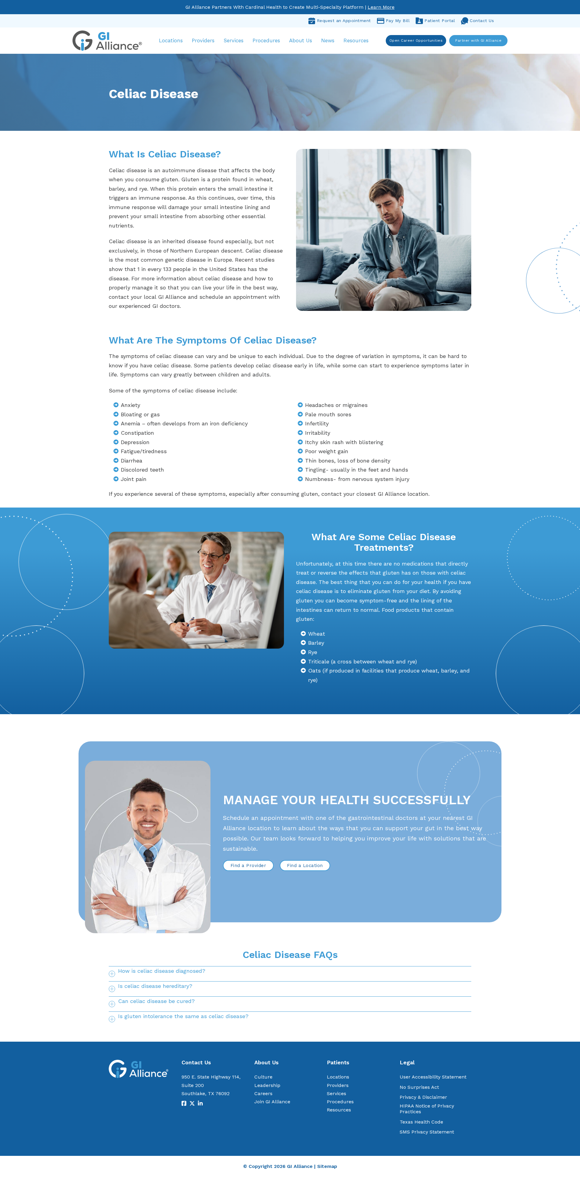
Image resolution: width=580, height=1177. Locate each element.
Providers (203, 40)
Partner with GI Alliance (478, 40)
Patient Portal (439, 20)
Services (233, 40)
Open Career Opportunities (416, 40)
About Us (300, 40)
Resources (356, 40)
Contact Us (482, 20)
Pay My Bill (398, 20)
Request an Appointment (344, 20)
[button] (290, 973)
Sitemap (327, 1166)
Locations (171, 40)
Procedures (266, 40)
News (327, 40)
